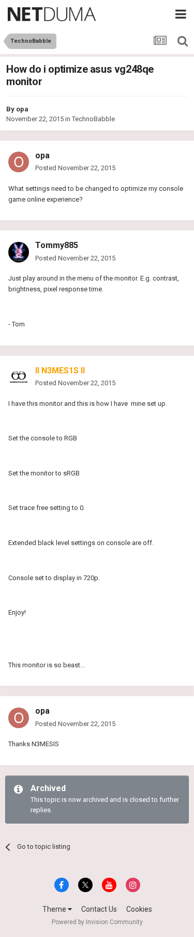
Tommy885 (56, 245)
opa (22, 109)
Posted (75, 168)
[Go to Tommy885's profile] (18, 252)
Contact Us (99, 909)
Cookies (139, 909)
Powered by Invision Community (97, 922)
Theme (55, 909)
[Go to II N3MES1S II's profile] (18, 377)
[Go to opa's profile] (18, 162)
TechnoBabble (93, 119)
